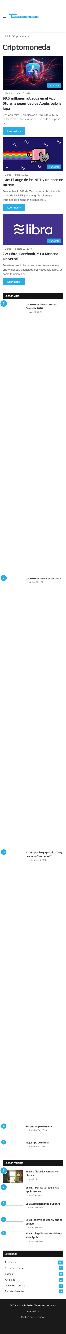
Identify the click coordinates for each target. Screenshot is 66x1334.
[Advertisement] (50, 13)
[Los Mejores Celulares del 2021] (13, 712)
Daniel (8, 174)
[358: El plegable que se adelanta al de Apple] (13, 1238)
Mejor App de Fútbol (37, 1142)
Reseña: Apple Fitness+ (39, 1126)
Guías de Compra (15, 1285)
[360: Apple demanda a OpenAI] (13, 1208)
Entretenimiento (14, 1291)
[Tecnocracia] (23, 16)
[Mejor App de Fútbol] (13, 1147)
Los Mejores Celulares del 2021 (43, 578)
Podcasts (10, 1262)
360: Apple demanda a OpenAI (43, 1203)
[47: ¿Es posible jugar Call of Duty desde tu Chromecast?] (13, 986)
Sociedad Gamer (15, 1268)
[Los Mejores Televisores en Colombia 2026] (13, 438)
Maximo (9, 93)
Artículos (10, 1279)
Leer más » (14, 131)
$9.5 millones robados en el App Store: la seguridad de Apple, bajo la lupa (32, 103)
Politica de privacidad (33, 1317)
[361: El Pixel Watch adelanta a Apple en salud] (13, 1192)
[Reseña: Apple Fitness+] (13, 1131)
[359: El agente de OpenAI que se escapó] (13, 1223)
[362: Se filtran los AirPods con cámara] (13, 1176)
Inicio (8, 36)
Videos (9, 1273)
